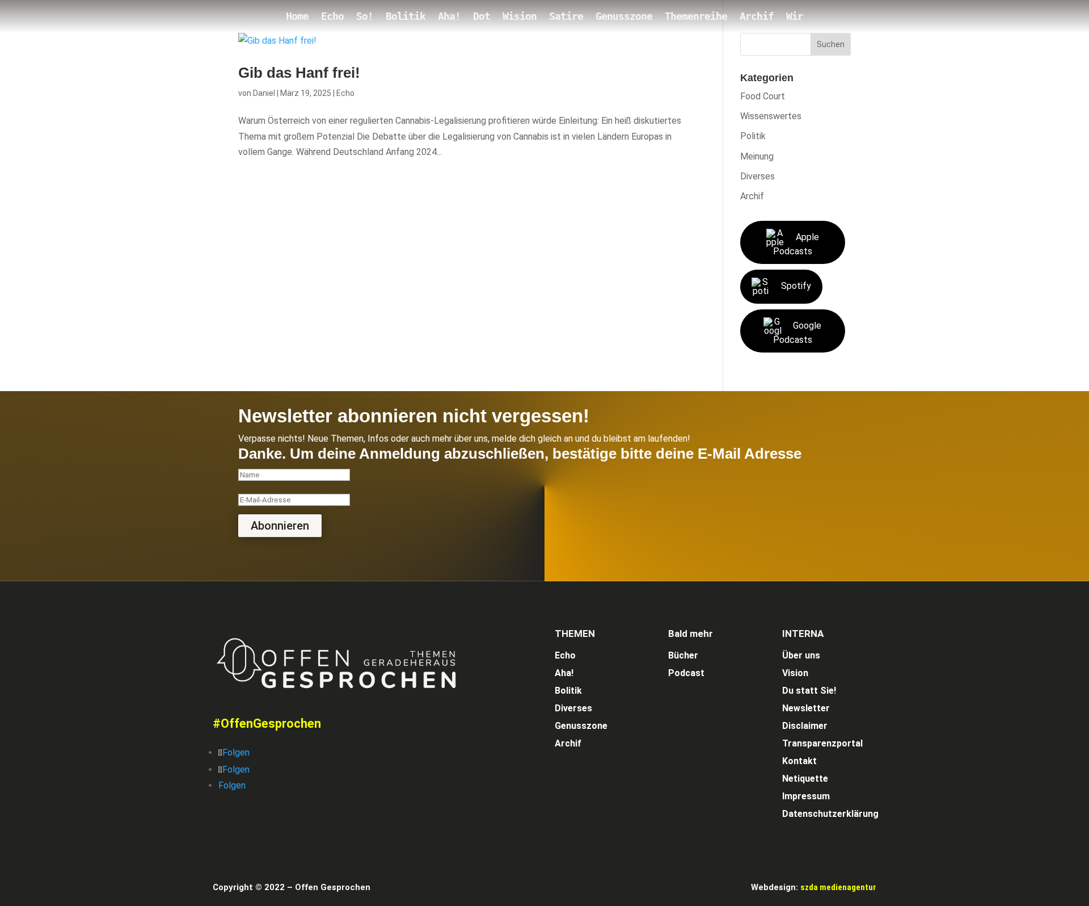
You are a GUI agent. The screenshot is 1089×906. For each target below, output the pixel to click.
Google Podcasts (797, 332)
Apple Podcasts (796, 244)
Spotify (796, 285)
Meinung (757, 156)
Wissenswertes (770, 116)
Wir (794, 17)
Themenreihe (696, 17)
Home (297, 17)
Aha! (449, 17)
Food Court (762, 96)
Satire (566, 17)
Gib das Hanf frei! (299, 72)
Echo (332, 17)
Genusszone (624, 17)
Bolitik (405, 17)
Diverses (757, 176)
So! (364, 17)
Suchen (831, 44)
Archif (757, 17)
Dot (481, 17)
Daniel (264, 93)
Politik (753, 136)
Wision (520, 17)
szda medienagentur (838, 887)
